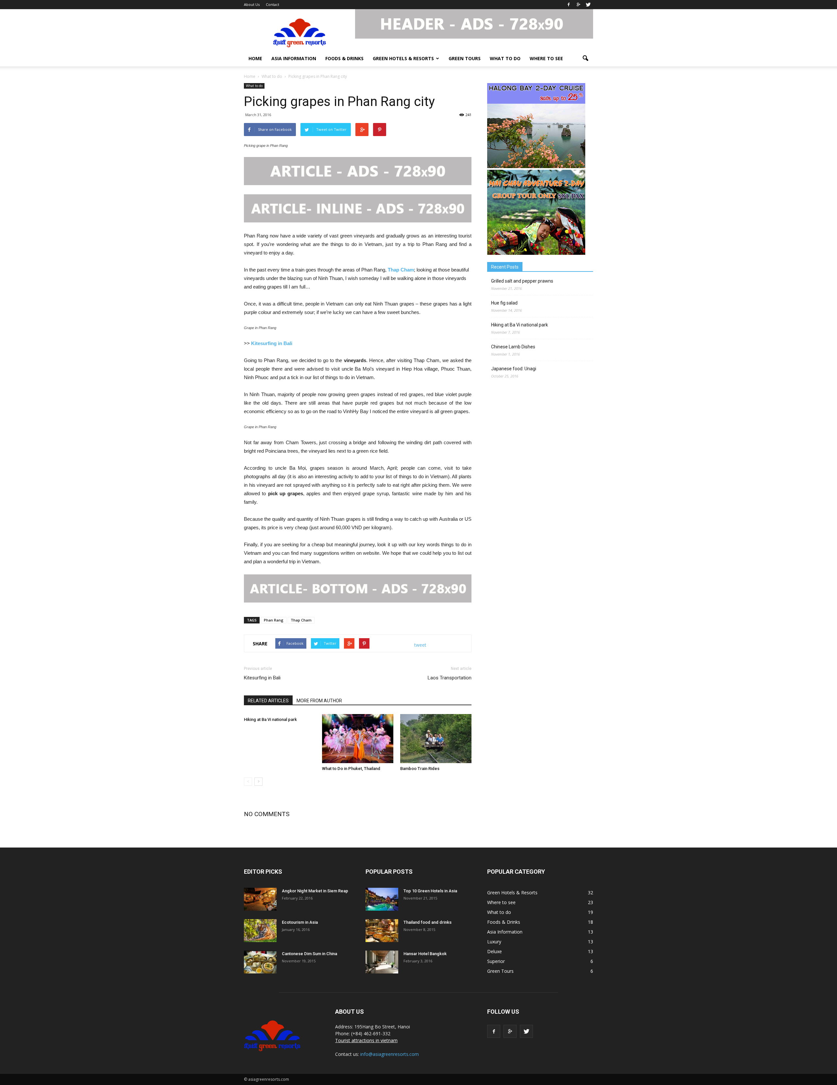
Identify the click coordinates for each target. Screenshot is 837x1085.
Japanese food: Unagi (513, 368)
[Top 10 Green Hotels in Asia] (382, 899)
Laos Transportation (449, 678)
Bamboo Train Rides (419, 768)
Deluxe (494, 951)
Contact (272, 4)
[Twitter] (588, 5)
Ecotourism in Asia (300, 922)
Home (255, 58)
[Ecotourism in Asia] (260, 930)
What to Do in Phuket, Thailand (351, 768)
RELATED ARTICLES (268, 700)
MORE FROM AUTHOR (319, 700)
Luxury (494, 941)
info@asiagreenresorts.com (389, 1054)
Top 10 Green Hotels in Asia (430, 890)
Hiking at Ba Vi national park (270, 719)
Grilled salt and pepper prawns (522, 281)
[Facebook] (568, 5)
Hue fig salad (504, 303)
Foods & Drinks (344, 58)
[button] (585, 58)
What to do (505, 58)
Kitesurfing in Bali (271, 343)
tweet (420, 645)
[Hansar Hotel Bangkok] (382, 962)
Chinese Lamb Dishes (513, 346)
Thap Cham (401, 269)
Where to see (546, 58)
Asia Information (293, 58)
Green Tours (465, 58)
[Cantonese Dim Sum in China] (260, 962)
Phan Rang (273, 620)
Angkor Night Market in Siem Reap (315, 890)
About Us (252, 4)
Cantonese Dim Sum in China (309, 953)
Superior (496, 961)
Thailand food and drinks (427, 922)
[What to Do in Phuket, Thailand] (357, 738)
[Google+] (578, 5)
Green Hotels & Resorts (403, 58)
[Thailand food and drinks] (382, 930)
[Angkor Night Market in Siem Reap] (260, 899)
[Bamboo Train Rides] (435, 738)
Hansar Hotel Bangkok (425, 953)
